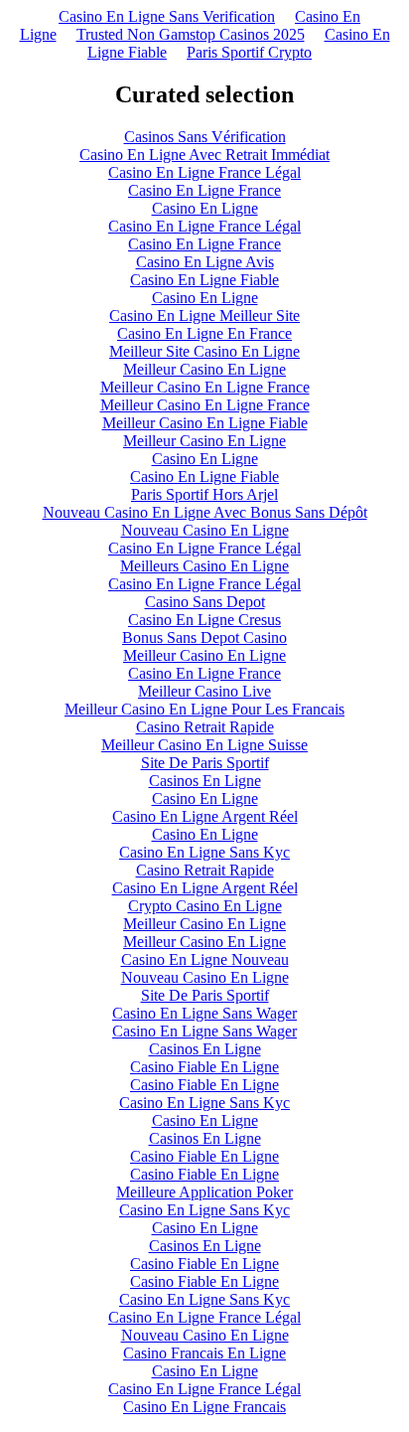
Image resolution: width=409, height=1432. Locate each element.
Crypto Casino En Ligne (205, 905)
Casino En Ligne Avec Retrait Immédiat (204, 154)
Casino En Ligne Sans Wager (204, 1013)
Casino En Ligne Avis (205, 261)
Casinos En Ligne (205, 780)
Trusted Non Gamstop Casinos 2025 (190, 34)
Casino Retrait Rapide (205, 726)
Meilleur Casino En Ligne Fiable (205, 422)
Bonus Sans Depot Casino (204, 637)
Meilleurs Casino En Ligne (204, 565)
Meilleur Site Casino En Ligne (204, 351)
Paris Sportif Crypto (249, 52)
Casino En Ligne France (204, 190)
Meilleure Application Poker (204, 1192)
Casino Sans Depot (205, 601)
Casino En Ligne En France (204, 333)
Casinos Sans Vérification (205, 136)
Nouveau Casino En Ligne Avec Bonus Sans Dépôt (205, 512)
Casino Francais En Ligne (204, 1353)
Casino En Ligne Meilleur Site (204, 315)
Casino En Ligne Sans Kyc (204, 852)
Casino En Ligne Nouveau (205, 959)
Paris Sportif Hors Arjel (204, 494)
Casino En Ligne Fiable (204, 279)
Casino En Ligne (205, 208)
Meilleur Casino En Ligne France (205, 387)
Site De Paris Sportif (205, 762)
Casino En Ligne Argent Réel (205, 816)
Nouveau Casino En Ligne (205, 530)
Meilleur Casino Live (204, 691)
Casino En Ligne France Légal (204, 172)
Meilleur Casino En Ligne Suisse (204, 744)
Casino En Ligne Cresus (204, 619)
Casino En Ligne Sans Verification (167, 16)
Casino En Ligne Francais (204, 1406)
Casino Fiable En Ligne (204, 1066)
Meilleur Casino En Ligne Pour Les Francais (204, 709)
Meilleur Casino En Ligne (204, 369)
